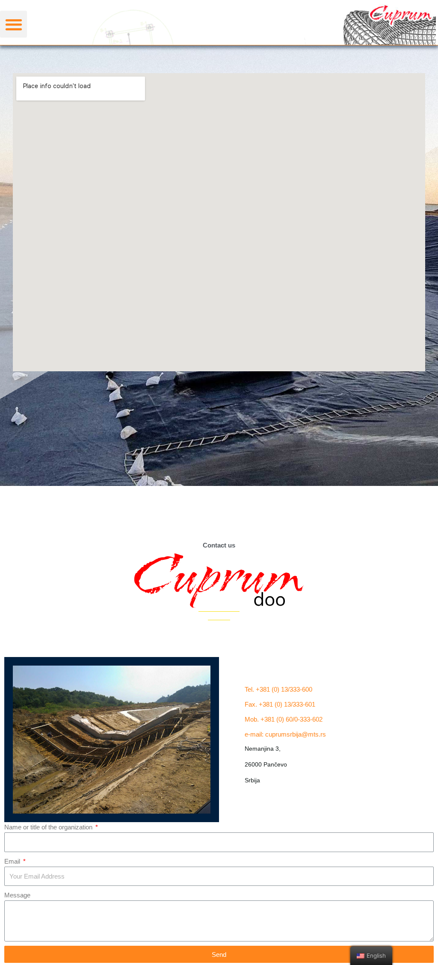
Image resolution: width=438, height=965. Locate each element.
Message (17, 895)
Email (13, 861)
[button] (13, 24)
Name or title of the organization (49, 827)
